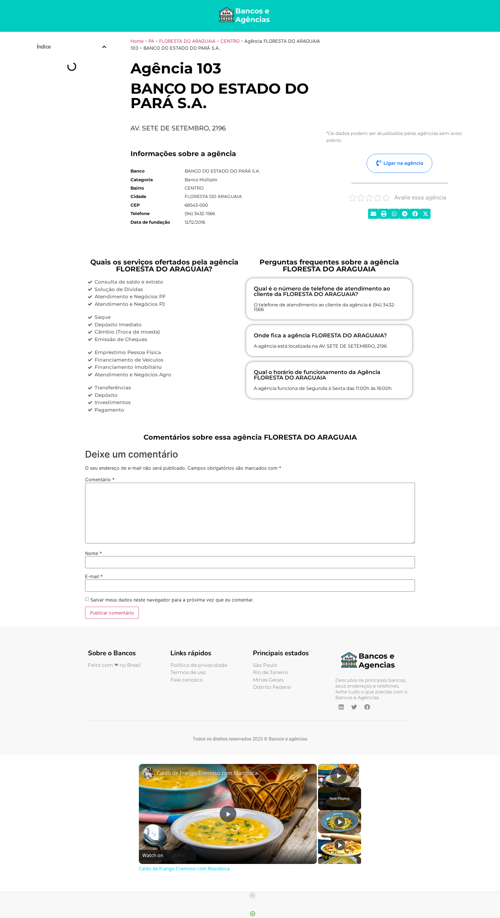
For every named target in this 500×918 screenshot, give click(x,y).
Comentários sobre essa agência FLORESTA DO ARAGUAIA (73, 157)
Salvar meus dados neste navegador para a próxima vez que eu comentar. (171, 599)
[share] (305, 770)
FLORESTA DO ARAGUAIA (187, 41)
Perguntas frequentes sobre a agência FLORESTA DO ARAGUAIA (74, 93)
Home (137, 41)
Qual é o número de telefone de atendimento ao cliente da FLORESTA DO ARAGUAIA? (76, 109)
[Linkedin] (341, 707)
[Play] (339, 822)
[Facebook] (367, 707)
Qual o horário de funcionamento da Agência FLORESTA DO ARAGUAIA (74, 141)
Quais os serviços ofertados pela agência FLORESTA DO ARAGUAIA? (71, 78)
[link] (148, 773)
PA (151, 41)
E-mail (94, 576)
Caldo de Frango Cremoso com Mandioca (207, 772)
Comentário (100, 479)
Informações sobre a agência (68, 64)
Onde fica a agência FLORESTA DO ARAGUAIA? (73, 125)
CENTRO (230, 41)
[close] (252, 895)
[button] (104, 47)
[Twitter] (354, 707)
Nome (93, 553)
